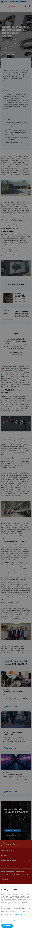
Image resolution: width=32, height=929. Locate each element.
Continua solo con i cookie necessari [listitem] (12, 886)
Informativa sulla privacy (19, 914)
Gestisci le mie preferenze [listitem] (11, 920)
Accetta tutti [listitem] (7, 925)
